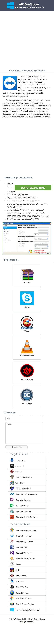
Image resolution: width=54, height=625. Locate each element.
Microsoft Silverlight (23, 536)
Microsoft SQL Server (24, 542)
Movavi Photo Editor (23, 599)
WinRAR (27, 283)
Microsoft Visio (21, 547)
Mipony (18, 564)
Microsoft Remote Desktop (26, 517)
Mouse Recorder (22, 593)
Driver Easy (27, 404)
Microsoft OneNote (22, 500)
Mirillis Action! (21, 576)
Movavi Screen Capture (24, 604)
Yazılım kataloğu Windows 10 (27, 610)
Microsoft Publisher (23, 512)
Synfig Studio (20, 460)
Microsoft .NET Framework (26, 494)
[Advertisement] (27, 39)
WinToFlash (20, 483)
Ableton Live (20, 466)
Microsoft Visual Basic (24, 553)
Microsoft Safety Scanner (25, 530)
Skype (27, 307)
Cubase (18, 472)
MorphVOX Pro (21, 587)
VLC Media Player (27, 355)
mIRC (17, 570)
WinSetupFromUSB (23, 489)
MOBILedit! (20, 581)
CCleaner (27, 331)
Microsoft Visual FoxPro (25, 559)
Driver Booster (27, 379)
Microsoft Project (22, 506)
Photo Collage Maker (23, 477)
